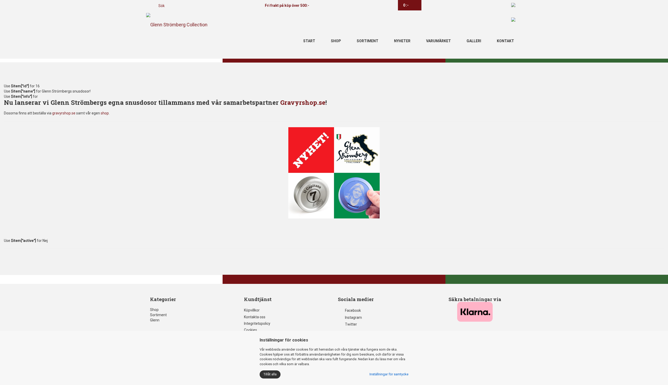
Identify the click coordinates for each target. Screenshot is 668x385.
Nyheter (402, 41)
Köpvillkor (252, 310)
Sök (161, 6)
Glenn (154, 320)
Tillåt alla (270, 374)
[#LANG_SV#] (513, 5)
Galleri (474, 41)
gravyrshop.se (63, 113)
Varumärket (438, 41)
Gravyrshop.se (302, 102)
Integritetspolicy (257, 323)
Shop (336, 41)
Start (309, 41)
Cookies (250, 330)
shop (105, 113)
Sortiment (367, 41)
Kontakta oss (254, 317)
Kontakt (505, 41)
